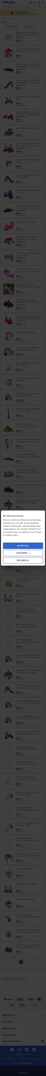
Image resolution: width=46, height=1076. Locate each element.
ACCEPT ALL (23, 545)
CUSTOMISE (21, 553)
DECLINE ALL (23, 560)
